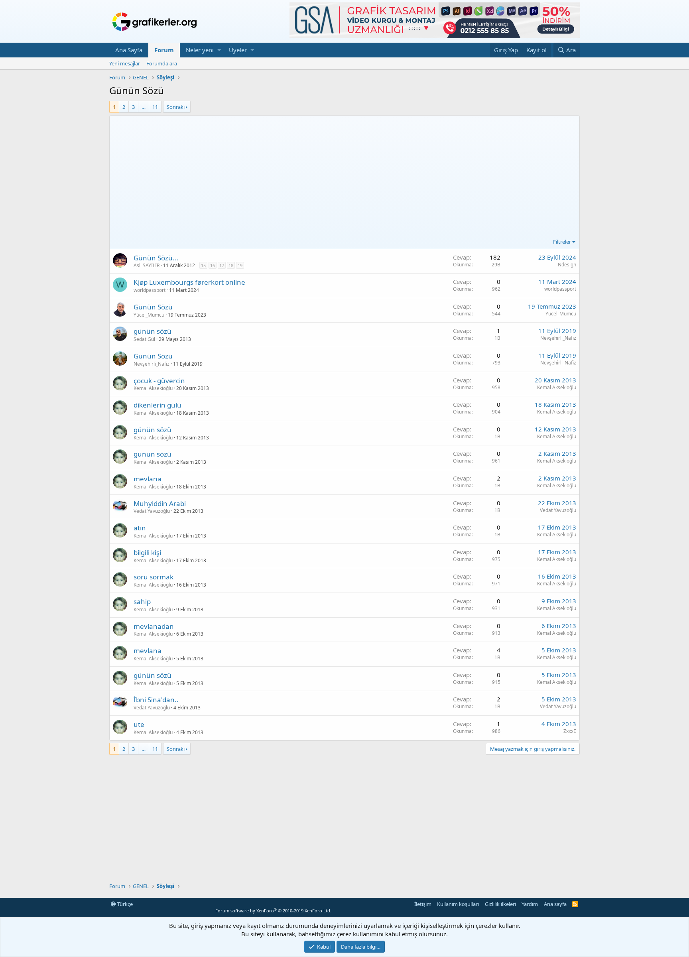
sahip (142, 601)
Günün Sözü (153, 306)
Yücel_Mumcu (149, 314)
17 (221, 265)
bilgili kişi (147, 552)
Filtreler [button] (562, 241)
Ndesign (567, 264)
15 (203, 265)
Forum (164, 50)
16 (212, 265)
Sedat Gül (144, 339)
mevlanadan (154, 626)
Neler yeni (200, 50)
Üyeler (238, 50)
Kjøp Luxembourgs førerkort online (189, 282)
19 (240, 265)
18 (230, 265)
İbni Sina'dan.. (156, 699)
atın (140, 527)
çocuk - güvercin (159, 380)
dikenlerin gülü (157, 405)
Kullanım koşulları (458, 904)
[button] (219, 50)
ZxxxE (569, 731)
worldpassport (149, 290)
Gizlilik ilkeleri (500, 904)
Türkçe (124, 904)
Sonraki (176, 106)
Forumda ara (161, 63)
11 (155, 106)
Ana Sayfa (128, 50)
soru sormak (153, 576)
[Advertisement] (344, 178)
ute (139, 724)
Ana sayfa (555, 904)
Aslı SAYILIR (146, 265)
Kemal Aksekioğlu (153, 388)
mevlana (147, 478)
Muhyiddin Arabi (160, 503)
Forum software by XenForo (273, 911)
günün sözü (152, 331)
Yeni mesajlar (124, 63)
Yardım (530, 904)
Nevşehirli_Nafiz (558, 338)
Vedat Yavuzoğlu (152, 511)
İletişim (422, 904)
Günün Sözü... (156, 257)
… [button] (144, 106)
